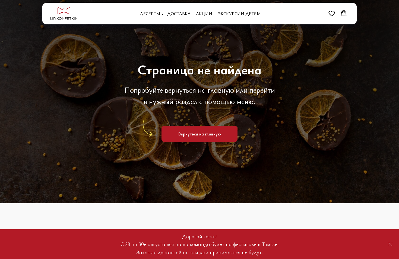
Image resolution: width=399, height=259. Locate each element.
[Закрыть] (390, 244)
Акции (204, 14)
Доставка (179, 14)
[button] (331, 13)
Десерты (150, 14)
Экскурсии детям (239, 14)
